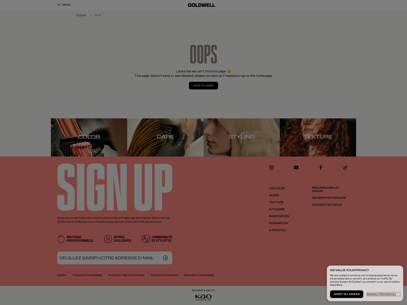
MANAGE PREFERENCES (381, 294)
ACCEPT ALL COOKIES (347, 294)
